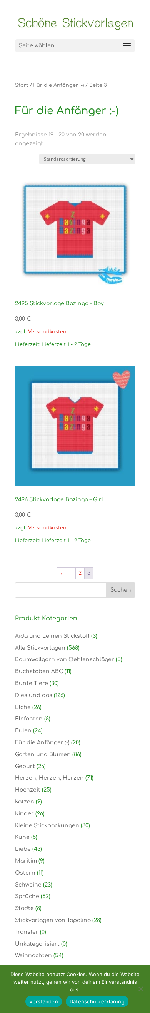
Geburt (25, 766)
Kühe (22, 837)
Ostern (25, 873)
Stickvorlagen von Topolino (53, 920)
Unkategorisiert (37, 944)
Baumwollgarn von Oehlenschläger (64, 659)
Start (21, 85)
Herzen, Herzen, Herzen (49, 778)
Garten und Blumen (43, 754)
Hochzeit (27, 790)
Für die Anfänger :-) (58, 85)
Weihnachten (33, 955)
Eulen (23, 731)
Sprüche (27, 896)
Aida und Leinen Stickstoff (52, 636)
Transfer (26, 932)
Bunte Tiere (31, 683)
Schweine (28, 885)
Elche (23, 707)
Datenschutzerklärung (97, 1001)
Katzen (24, 802)
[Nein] (140, 989)
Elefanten (29, 719)
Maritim (26, 861)
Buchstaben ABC (39, 671)
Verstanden (43, 1001)
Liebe (23, 849)
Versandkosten (47, 331)
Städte (24, 908)
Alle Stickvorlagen (40, 648)
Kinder (24, 814)
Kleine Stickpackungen (47, 825)
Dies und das (33, 695)
